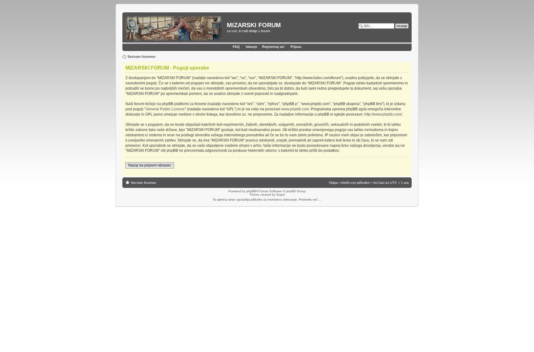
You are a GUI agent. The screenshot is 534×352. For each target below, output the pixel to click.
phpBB (251, 191)
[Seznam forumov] (175, 28)
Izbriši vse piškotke (356, 182)
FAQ (236, 47)
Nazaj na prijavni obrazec (149, 165)
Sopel (280, 194)
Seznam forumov (141, 56)
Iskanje (251, 47)
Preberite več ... (310, 199)
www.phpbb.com (295, 109)
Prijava (295, 47)
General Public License (165, 109)
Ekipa (333, 182)
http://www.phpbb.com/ (383, 114)
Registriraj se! (273, 47)
